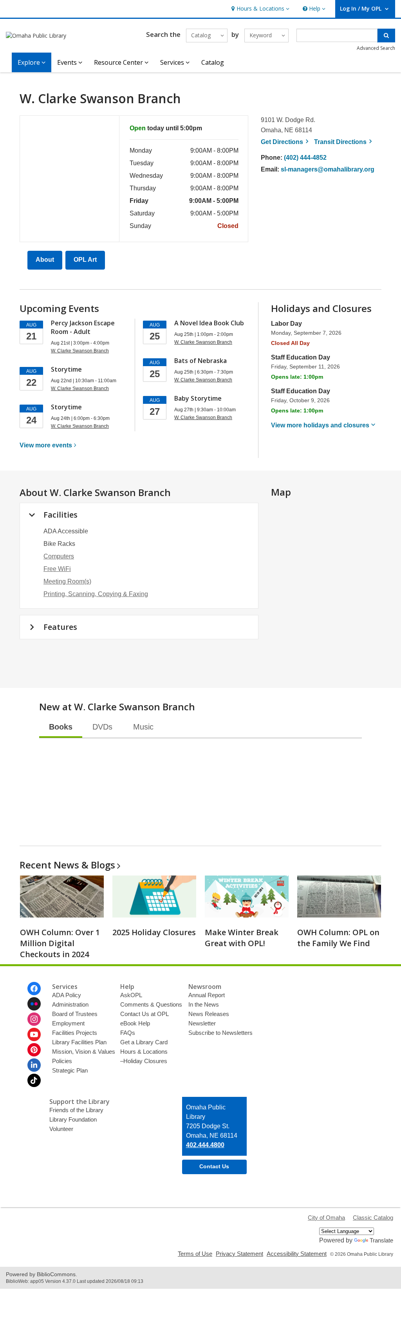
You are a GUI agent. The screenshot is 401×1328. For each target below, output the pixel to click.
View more (46, 445)
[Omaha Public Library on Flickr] (34, 1004)
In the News (203, 1004)
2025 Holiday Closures (154, 932)
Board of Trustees (75, 1014)
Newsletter (202, 1023)
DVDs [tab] (102, 726)
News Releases (208, 1014)
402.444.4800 (205, 1145)
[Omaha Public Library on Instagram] (34, 1019)
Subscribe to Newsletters (220, 1032)
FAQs (127, 1032)
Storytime (66, 369)
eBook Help (135, 1023)
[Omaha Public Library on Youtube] (34, 1034)
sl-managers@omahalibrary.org (327, 169)
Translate (381, 1240)
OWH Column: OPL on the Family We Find (338, 938)
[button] (259, 9)
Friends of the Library (76, 1110)
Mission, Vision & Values (83, 1051)
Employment (68, 1023)
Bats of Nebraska (200, 360)
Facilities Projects (74, 1032)
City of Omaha (326, 1217)
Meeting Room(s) (67, 581)
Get (286, 142)
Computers (58, 556)
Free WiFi (57, 568)
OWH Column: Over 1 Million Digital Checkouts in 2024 (60, 943)
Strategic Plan (70, 1070)
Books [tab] (60, 726)
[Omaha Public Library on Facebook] (34, 988)
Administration (70, 1004)
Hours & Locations (144, 1051)
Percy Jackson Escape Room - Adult (83, 327)
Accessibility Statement (297, 1253)
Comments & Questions (151, 1004)
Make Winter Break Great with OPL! (241, 938)
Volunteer (61, 1129)
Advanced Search (376, 48)
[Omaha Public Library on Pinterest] (34, 1049)
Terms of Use (195, 1253)
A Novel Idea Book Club (209, 323)
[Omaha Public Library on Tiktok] (34, 1080)
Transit (344, 142)
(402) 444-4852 (305, 157)
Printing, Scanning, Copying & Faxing (95, 594)
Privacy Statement (239, 1253)
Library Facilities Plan (79, 1042)
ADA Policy (66, 995)
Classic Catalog (373, 1217)
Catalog (212, 62)
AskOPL (131, 995)
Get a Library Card (144, 1042)
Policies (62, 1061)
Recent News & (67, 864)
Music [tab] (143, 726)
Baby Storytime (198, 398)
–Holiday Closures (143, 1061)
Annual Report (206, 995)
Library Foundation (73, 1119)
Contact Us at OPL (144, 1014)
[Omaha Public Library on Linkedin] (34, 1065)
